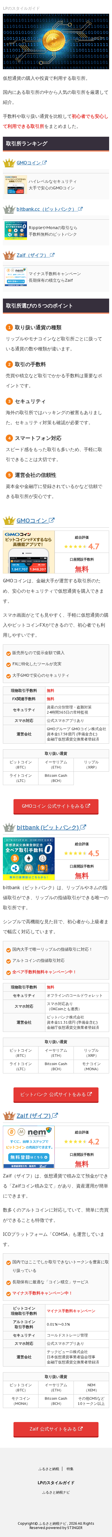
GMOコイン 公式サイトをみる (54, 806)
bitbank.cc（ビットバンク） (47, 209)
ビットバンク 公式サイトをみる (53, 1094)
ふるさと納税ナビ (56, 1492)
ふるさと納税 (48, 1469)
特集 (70, 1469)
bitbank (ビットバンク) (48, 827)
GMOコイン (29, 163)
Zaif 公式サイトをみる (54, 1429)
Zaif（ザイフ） (33, 255)
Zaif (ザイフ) (34, 1115)
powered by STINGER (64, 1528)
